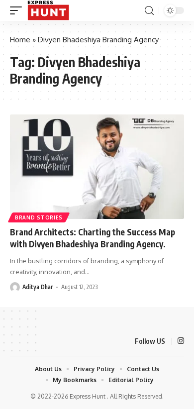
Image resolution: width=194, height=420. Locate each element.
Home (20, 39)
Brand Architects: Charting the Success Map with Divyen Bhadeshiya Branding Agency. (92, 237)
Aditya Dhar (37, 287)
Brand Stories (39, 217)
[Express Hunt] (48, 10)
